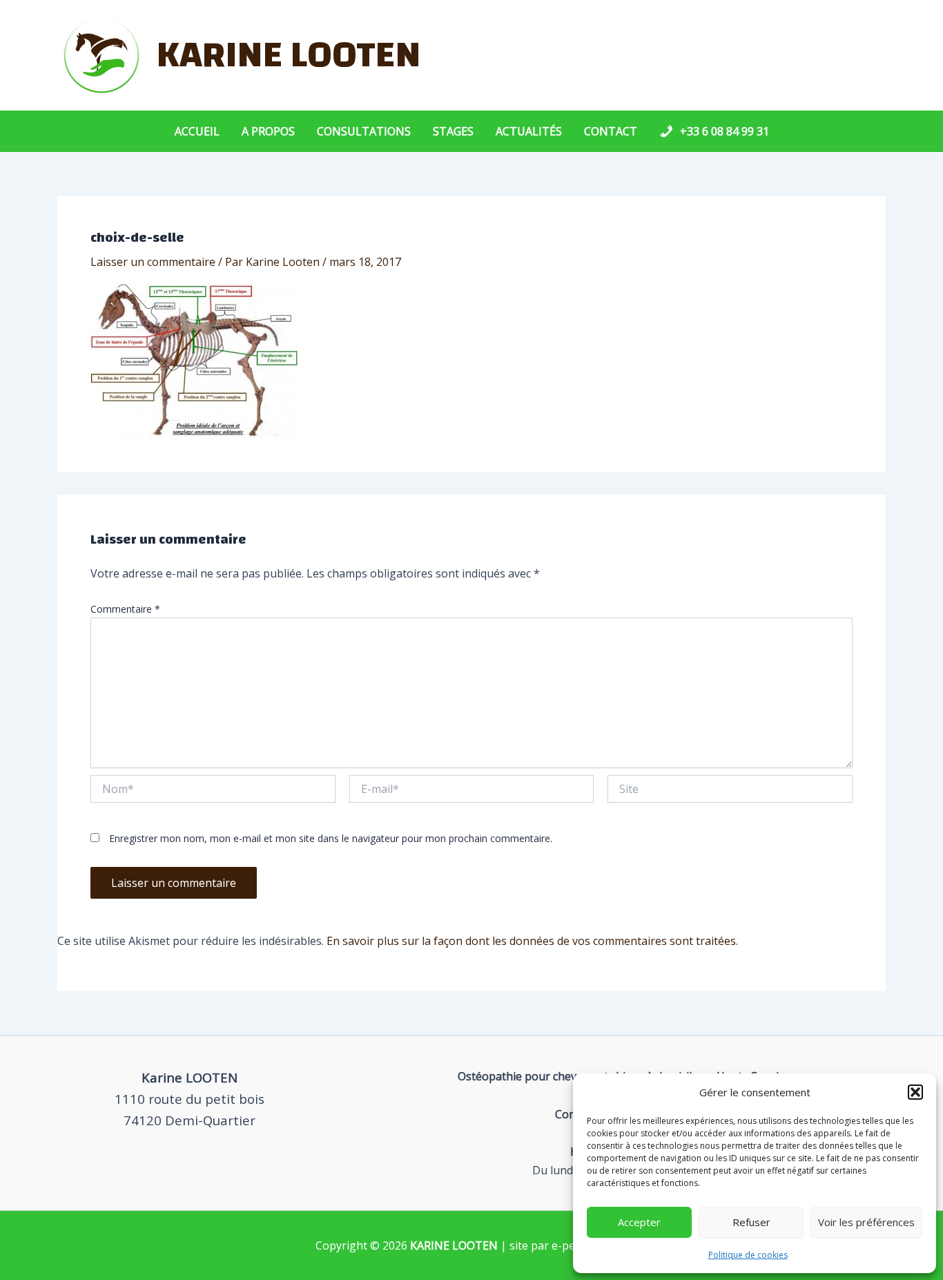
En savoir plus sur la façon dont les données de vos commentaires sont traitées (531, 940)
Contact (610, 131)
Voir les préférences (866, 1222)
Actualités (529, 131)
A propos (268, 131)
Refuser (751, 1222)
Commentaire (125, 608)
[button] (915, 1092)
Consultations (364, 131)
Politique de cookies (748, 1255)
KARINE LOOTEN (289, 55)
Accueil (197, 131)
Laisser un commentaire (152, 261)
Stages (453, 131)
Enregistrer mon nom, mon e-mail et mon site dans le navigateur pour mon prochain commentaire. (330, 838)
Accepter (639, 1222)
